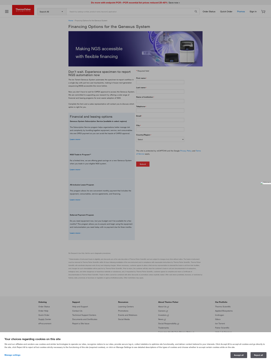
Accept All (239, 355)
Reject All (258, 355)
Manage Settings (12, 355)
